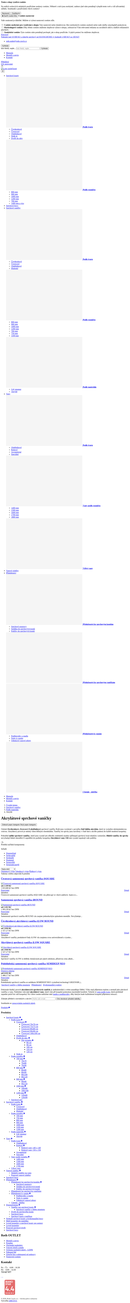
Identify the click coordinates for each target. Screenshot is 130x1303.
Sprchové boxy (12, 206)
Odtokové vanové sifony (21, 741)
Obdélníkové (16, 134)
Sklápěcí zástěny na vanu (21, 1173)
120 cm (29, 1052)
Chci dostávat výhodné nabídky (68, 999)
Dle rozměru (26, 1040)
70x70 (23, 1061)
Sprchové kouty (12, 76)
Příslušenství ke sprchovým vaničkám (26, 1191)
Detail (126, 890)
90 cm (28, 1045)
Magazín (9, 53)
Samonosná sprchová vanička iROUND (22, 900)
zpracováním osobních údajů (23, 1003)
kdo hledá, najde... (8, 48)
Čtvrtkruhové (16, 129)
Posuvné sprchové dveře (16, 1228)
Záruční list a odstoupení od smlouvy (21, 1254)
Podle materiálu (17, 1132)
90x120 (24, 1084)
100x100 (24, 1091)
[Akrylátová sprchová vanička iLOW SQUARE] (21, 947)
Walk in (14, 136)
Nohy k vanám (17, 738)
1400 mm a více (17, 203)
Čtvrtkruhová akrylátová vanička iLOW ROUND (27, 921)
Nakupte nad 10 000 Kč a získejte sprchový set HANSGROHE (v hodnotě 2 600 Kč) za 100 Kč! (40, 37)
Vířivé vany (16, 1168)
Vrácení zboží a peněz (15, 1247)
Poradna (9, 1243)
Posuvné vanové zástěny (21, 1175)
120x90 (24, 1097)
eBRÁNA (13, 1301)
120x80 (24, 1095)
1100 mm (15, 336)
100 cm (29, 1047)
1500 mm (15, 510)
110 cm (29, 1049)
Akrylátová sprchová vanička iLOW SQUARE (25, 942)
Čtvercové (15, 131)
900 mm (14, 194)
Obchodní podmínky (14, 1245)
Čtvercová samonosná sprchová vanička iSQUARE (28, 878)
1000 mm (15, 196)
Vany (8, 394)
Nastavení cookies (13, 1257)
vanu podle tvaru (103, 992)
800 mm (14, 192)
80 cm (28, 1043)
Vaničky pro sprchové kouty (22, 1207)
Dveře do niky (17, 138)
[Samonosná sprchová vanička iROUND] (18, 905)
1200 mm (15, 199)
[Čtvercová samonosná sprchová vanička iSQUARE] (23, 883)
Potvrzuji (4, 35)
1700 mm (15, 515)
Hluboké (14, 268)
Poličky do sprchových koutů (23, 631)
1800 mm (15, 517)
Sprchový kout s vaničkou (21, 1216)
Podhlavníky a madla (19, 736)
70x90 (23, 1065)
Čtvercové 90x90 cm (29, 1031)
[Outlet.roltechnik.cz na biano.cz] (10, 1294)
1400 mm (15, 508)
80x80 (23, 1070)
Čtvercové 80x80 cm (29, 1029)
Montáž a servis (12, 55)
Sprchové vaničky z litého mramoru (15, 985)
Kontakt (9, 57)
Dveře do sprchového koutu (22, 1212)
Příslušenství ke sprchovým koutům (25, 1182)
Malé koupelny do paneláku (17, 1221)
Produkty (4, 1007)
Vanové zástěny (12, 571)
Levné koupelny (12, 1225)
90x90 (23, 1081)
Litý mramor (16, 389)
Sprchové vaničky (13, 208)
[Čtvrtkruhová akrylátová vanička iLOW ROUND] (22, 926)
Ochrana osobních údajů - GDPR (19, 1250)
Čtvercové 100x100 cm (30, 1033)
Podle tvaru (16, 1020)
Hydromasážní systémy (52, 985)
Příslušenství (11, 573)
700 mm (14, 201)
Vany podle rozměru (19, 1157)
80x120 (24, 1077)
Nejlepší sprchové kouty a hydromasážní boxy (24, 1219)
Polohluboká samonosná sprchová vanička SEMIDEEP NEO (33, 963)
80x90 (23, 1072)
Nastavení (6, 13)
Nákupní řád (11, 1252)
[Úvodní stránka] (9, 69)
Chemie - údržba (18, 1203)
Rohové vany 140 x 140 (31, 1148)
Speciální (15, 454)
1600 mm (15, 512)
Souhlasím (16, 13)
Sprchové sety (16, 1100)
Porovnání (5, 890)
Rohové (14, 450)
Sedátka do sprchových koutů (23, 629)
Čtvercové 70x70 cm (29, 1024)
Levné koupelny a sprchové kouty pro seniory (24, 1223)
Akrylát (14, 392)
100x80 (24, 1088)
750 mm (14, 333)
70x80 (23, 1063)
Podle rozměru (17, 1056)
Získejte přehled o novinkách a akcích (16, 999)
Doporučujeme (12, 1205)
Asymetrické (16, 452)
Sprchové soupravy (19, 626)
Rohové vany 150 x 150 (31, 1150)
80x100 (24, 1075)
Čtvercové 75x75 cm (29, 1027)
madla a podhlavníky (61, 994)
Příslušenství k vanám (20, 1193)
